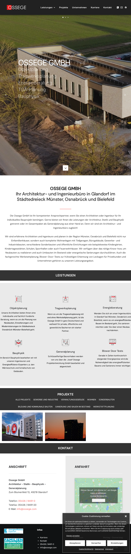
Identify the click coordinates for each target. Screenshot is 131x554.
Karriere (95, 7)
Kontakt (107, 7)
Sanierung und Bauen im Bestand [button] (72, 406)
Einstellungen (117, 543)
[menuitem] (48, 7)
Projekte (63, 7)
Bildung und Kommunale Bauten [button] (35, 406)
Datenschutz (99, 549)
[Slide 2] (65, 17)
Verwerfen (96, 543)
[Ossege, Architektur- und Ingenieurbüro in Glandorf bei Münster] (16, 7)
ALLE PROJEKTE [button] (22, 399)
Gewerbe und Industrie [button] (45, 399)
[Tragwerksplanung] (60, 314)
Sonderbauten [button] (106, 399)
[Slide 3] (68, 17)
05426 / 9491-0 (26, 501)
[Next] (125, 95)
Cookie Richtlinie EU (86, 549)
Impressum (109, 549)
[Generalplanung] (60, 356)
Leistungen (47, 7)
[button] (125, 516)
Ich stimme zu (98, 500)
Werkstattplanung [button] (103, 406)
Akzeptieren (75, 543)
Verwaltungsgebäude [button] (72, 399)
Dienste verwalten (73, 536)
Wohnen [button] (91, 399)
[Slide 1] (63, 17)
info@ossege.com (27, 509)
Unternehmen (79, 7)
